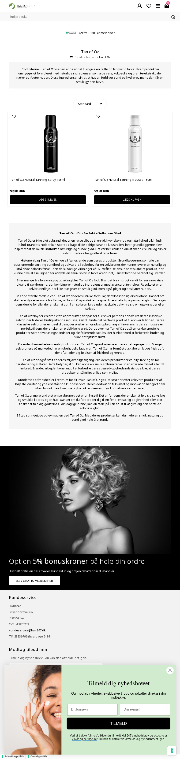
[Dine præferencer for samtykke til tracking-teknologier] (171, 750)
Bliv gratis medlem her (34, 580)
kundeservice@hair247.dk (27, 630)
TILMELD (118, 723)
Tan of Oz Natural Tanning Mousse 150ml (123, 179)
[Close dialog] (170, 670)
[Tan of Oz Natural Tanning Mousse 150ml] (135, 172)
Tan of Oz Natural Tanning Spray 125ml (37, 179)
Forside (79, 57)
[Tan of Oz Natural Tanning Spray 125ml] (51, 172)
